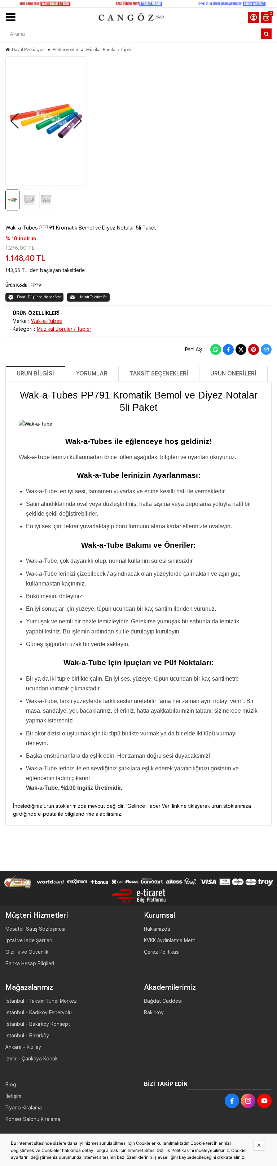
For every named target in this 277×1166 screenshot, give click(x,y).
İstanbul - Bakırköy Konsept (37, 1024)
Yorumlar (91, 373)
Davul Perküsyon (28, 49)
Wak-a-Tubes (46, 321)
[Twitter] (241, 349)
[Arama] (266, 33)
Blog (10, 1084)
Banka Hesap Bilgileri (29, 963)
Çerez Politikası (162, 952)
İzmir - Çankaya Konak (31, 1058)
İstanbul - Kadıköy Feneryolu (38, 1012)
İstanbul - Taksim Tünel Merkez (41, 1001)
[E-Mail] (266, 349)
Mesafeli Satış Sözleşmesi (35, 929)
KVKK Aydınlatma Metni (170, 940)
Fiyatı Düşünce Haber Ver (39, 297)
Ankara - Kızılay (23, 1047)
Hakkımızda (157, 929)
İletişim (13, 1096)
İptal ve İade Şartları (28, 940)
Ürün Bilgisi (35, 373)
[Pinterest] (253, 349)
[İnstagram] (248, 1101)
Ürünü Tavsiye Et (93, 297)
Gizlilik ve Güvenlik (26, 952)
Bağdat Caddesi (163, 1001)
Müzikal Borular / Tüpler (109, 49)
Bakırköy (154, 1012)
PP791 (37, 285)
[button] (14, 121)
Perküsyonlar (65, 49)
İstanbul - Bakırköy (27, 1035)
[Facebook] (228, 349)
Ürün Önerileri (233, 373)
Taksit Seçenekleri (158, 373)
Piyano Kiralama (23, 1107)
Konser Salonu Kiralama (32, 1119)
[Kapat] (259, 1145)
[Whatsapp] (215, 349)
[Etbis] (138, 895)
